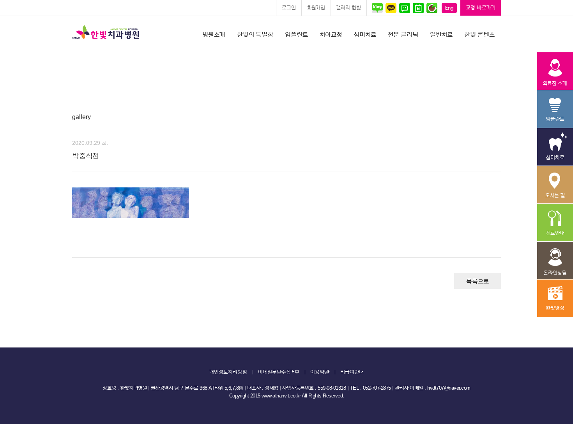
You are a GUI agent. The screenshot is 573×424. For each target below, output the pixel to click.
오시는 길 (555, 185)
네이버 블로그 (378, 8)
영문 (449, 8)
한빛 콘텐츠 (479, 35)
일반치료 (441, 35)
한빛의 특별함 (255, 35)
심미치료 (365, 35)
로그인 (289, 7)
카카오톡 (391, 8)
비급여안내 (352, 371)
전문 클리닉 (403, 35)
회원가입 (316, 7)
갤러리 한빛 (348, 7)
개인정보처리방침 (228, 371)
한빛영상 (555, 298)
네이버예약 (418, 8)
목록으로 (477, 281)
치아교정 (331, 35)
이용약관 (319, 371)
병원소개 (213, 35)
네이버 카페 (432, 8)
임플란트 (296, 35)
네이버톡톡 (404, 8)
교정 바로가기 (480, 7)
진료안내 (555, 223)
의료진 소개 (555, 71)
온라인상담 (555, 261)
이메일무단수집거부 (278, 371)
